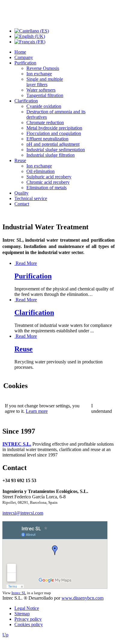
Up (5, 634)
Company (23, 57)
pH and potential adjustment (53, 144)
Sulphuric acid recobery (48, 176)
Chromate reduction (45, 122)
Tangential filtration (44, 95)
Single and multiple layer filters (44, 82)
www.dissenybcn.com (83, 598)
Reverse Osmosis (42, 68)
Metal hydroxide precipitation (54, 127)
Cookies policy (28, 624)
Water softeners (41, 90)
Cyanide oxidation (43, 106)
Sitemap (22, 613)
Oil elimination (40, 171)
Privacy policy (28, 619)
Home (20, 52)
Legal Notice (26, 608)
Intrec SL (18, 593)
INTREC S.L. (16, 444)
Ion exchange (39, 73)
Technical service (30, 198)
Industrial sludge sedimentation (55, 149)
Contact (21, 203)
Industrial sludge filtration (50, 155)
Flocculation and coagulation (53, 133)
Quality (21, 193)
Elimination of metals (46, 187)
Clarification (26, 100)
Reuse (20, 160)
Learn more (37, 411)
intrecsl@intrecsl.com (22, 513)
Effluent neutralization (47, 138)
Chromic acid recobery (48, 182)
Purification (25, 62)
